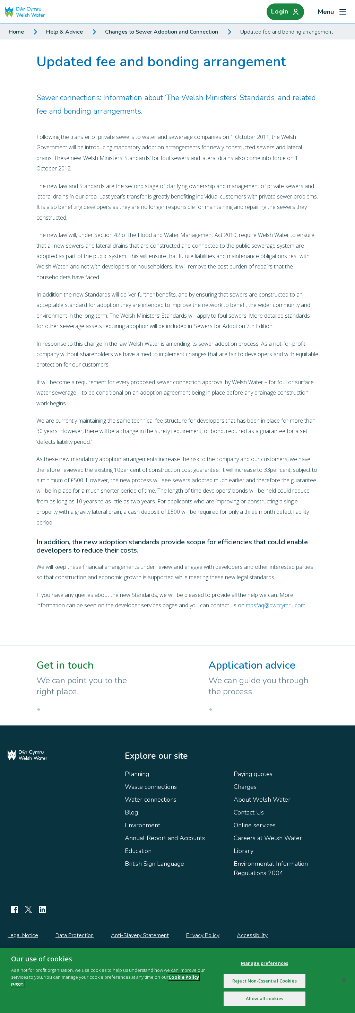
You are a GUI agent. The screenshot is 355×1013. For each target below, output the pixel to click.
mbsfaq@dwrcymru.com (275, 605)
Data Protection (74, 935)
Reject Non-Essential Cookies (264, 981)
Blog (131, 812)
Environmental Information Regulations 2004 (271, 868)
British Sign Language (154, 864)
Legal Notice (23, 935)
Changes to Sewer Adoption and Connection (161, 32)
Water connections (150, 799)
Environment (142, 825)
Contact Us (249, 812)
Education (138, 851)
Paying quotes (253, 774)
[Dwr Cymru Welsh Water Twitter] (28, 909)
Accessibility (252, 935)
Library (243, 851)
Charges (245, 787)
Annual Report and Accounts (165, 838)
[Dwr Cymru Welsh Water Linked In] (42, 909)
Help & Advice (64, 32)
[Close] (344, 979)
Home (16, 32)
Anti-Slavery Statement (140, 935)
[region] (177, 980)
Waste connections (151, 787)
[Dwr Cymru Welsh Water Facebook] (14, 909)
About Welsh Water (262, 799)
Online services (255, 825)
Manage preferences (264, 963)
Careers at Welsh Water (268, 838)
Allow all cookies (264, 998)
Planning (137, 774)
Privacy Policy (202, 935)
